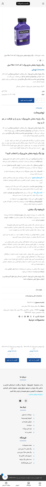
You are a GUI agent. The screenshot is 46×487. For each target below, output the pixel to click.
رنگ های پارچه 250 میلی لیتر (31, 306)
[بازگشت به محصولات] (40, 60)
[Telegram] (20, 400)
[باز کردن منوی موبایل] (43, 3)
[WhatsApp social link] (22, 316)
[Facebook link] (33, 316)
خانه (43, 55)
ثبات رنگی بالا (38, 193)
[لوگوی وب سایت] (23, 4)
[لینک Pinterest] (25, 316)
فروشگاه (37, 55)
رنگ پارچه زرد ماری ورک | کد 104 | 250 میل (34, 348)
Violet (37, 310)
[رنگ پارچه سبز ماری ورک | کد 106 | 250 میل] (12, 334)
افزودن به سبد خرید (26, 100)
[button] (34, 360)
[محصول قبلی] (43, 60)
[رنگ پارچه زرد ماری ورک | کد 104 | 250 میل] (34, 334)
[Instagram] (26, 400)
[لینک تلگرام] (19, 316)
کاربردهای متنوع (37, 178)
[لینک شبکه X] (30, 316)
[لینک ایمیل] (27, 316)
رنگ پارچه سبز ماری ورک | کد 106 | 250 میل (12, 348)
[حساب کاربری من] (3, 3)
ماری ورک (26, 119)
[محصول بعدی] (37, 60)
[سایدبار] (43, 149)
